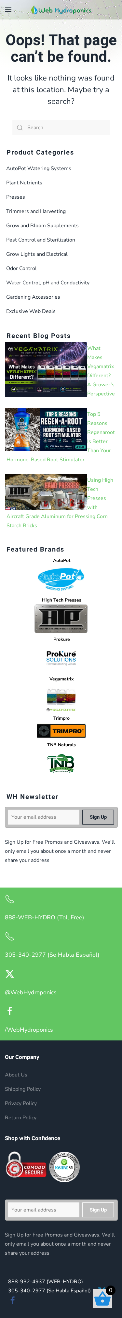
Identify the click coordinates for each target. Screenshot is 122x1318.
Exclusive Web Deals (31, 311)
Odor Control (21, 268)
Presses (15, 197)
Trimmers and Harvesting (36, 211)
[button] (8, 9)
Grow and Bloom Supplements (42, 225)
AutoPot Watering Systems (38, 168)
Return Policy (20, 1117)
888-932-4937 (45, 1281)
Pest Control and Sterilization (40, 239)
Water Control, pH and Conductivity (47, 282)
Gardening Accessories (33, 297)
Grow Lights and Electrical (37, 254)
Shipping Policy (23, 1089)
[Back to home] (61, 9)
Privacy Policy (21, 1103)
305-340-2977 (49, 1290)
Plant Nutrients (24, 182)
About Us (16, 1074)
